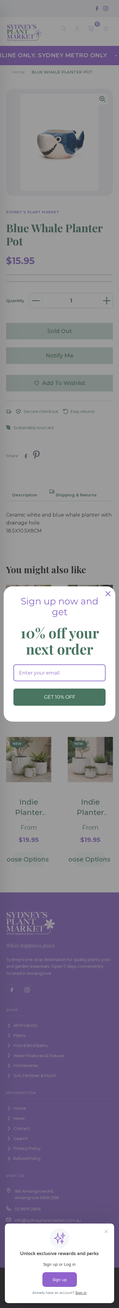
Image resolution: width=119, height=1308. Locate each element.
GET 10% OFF (59, 697)
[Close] (108, 593)
